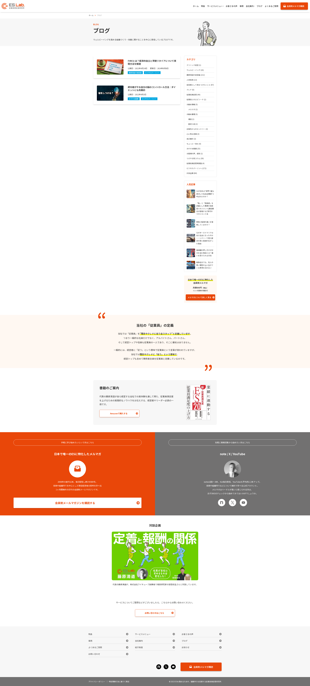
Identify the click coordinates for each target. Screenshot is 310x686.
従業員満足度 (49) (193, 94)
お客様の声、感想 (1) (195, 153)
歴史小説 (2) (193, 124)
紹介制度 (139, 647)
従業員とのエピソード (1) (196, 99)
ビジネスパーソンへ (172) (196, 168)
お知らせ (185, 647)
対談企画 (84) (192, 173)
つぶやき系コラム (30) (195, 158)
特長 (90, 634)
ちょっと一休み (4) (194, 144)
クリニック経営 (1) (194, 65)
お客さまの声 (187, 634)
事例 (90, 640)
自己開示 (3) (191, 139)
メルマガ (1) (193, 109)
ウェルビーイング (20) (195, 70)
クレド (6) (190, 89)
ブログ (184, 640)
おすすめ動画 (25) (193, 148)
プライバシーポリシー (96, 681)
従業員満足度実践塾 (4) (195, 163)
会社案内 (139, 640)
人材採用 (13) (192, 80)
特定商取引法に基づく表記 (119, 681)
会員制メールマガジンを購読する (75, 503)
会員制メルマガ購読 (203, 666)
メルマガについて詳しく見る (199, 297)
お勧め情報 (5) (192, 104)
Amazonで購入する (119, 413)
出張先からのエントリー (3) (197, 129)
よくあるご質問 (95, 647)
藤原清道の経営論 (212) (196, 75)
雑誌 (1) (191, 119)
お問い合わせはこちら (154, 612)
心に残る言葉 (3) (193, 134)
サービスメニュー (143, 634)
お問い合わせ (94, 653)
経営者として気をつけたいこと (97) (200, 85)
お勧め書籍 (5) (192, 114)
